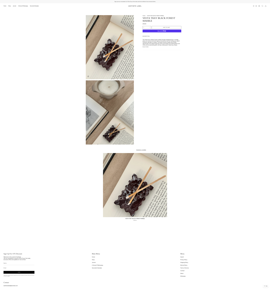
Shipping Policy (184, 262)
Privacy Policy (27, 275)
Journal (94, 262)
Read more (146, 46)
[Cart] (265, 6)
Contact (182, 270)
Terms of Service (184, 268)
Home (144, 15)
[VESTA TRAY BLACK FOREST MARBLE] (135, 185)
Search (182, 257)
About (181, 273)
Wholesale (183, 276)
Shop (93, 259)
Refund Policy (183, 265)
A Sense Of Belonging (97, 265)
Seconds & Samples (97, 268)
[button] (9, 6)
